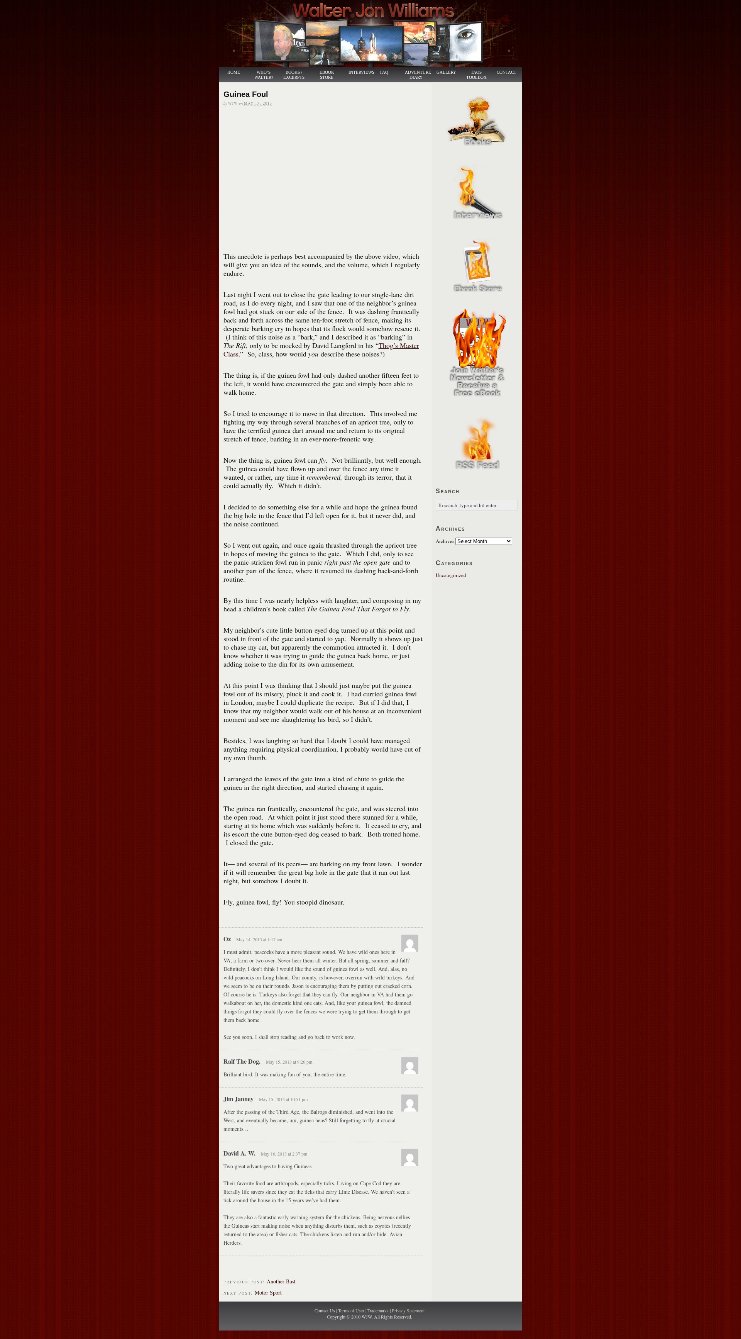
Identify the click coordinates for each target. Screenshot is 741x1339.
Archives (445, 541)
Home (233, 72)
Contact (506, 72)
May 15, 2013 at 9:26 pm (289, 1062)
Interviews (357, 72)
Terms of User (351, 1310)
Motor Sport (268, 1292)
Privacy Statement (408, 1310)
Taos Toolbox (476, 75)
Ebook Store (327, 75)
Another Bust (281, 1281)
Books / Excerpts (294, 75)
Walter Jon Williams (375, 33)
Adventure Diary (417, 75)
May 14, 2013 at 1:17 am (259, 939)
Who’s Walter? (263, 75)
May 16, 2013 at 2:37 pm (284, 1154)
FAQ (384, 72)
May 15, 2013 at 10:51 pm (283, 1099)
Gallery (446, 72)
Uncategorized (451, 575)
